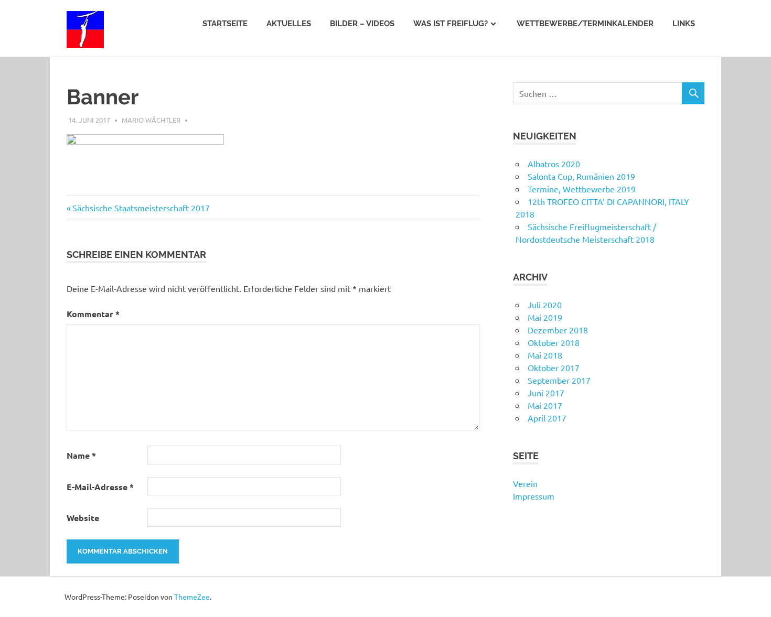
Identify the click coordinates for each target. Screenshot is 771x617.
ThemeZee (192, 596)
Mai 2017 (545, 405)
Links (683, 23)
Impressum (533, 496)
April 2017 (547, 418)
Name (81, 455)
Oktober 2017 (554, 367)
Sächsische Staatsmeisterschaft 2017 (141, 207)
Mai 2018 (545, 355)
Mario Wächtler (151, 119)
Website (83, 517)
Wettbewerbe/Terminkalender (585, 23)
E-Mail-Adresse (100, 486)
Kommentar (93, 313)
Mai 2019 (545, 317)
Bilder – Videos (362, 23)
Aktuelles (288, 23)
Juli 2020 (545, 304)
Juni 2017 (546, 392)
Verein (525, 483)
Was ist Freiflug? (450, 23)
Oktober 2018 (554, 342)
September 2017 (559, 380)
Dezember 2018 (558, 329)
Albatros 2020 (554, 163)
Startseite (225, 23)
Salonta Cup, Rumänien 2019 (581, 176)
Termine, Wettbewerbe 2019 (582, 188)
